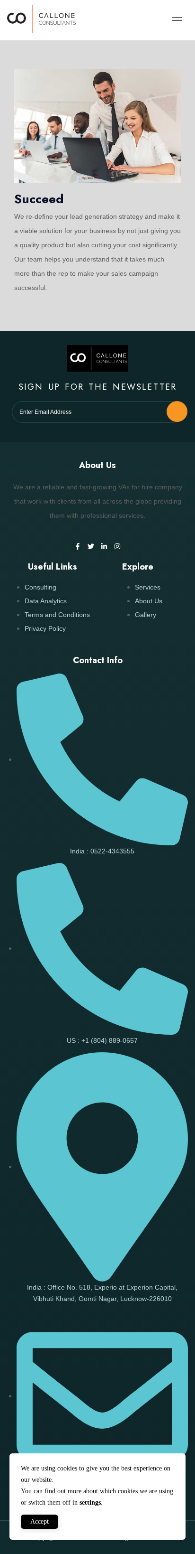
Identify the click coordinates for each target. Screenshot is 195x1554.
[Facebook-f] (77, 546)
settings (90, 1502)
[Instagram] (117, 546)
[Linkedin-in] (104, 546)
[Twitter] (91, 546)
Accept (39, 1521)
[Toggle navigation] (176, 17)
